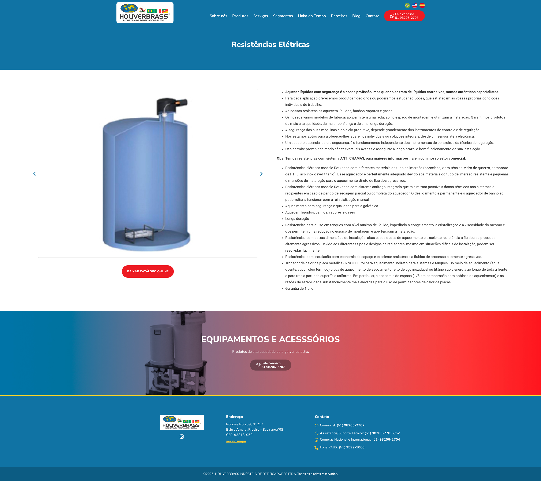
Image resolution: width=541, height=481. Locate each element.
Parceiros (339, 15)
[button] (34, 173)
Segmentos (283, 15)
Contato (372, 15)
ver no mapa (236, 441)
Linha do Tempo (312, 15)
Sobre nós (218, 15)
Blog (356, 15)
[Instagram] (181, 436)
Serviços (260, 15)
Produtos (240, 15)
